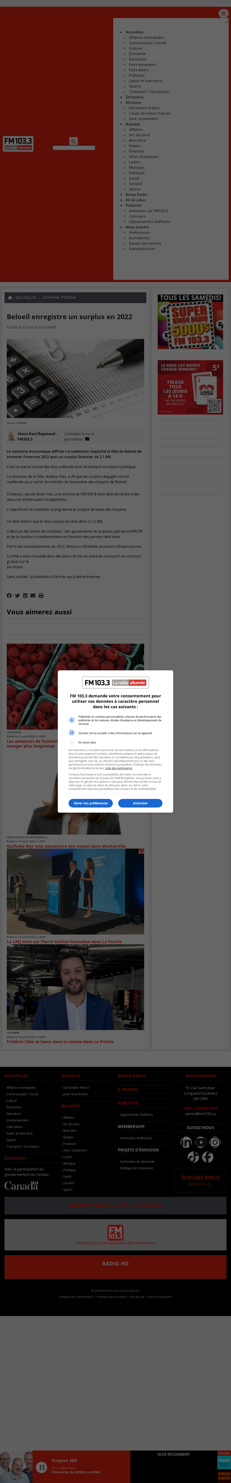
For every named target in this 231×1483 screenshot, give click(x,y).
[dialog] (115, 741)
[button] (115, 742)
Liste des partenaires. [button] (119, 768)
